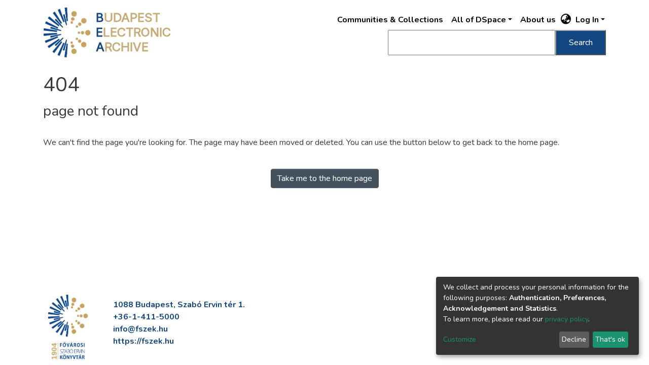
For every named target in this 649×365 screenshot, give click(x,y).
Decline (574, 339)
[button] (566, 20)
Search (581, 42)
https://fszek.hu (143, 341)
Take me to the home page (324, 178)
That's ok (610, 339)
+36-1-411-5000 (146, 316)
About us (538, 19)
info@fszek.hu (140, 329)
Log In (587, 19)
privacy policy (566, 319)
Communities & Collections (390, 19)
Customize (459, 339)
